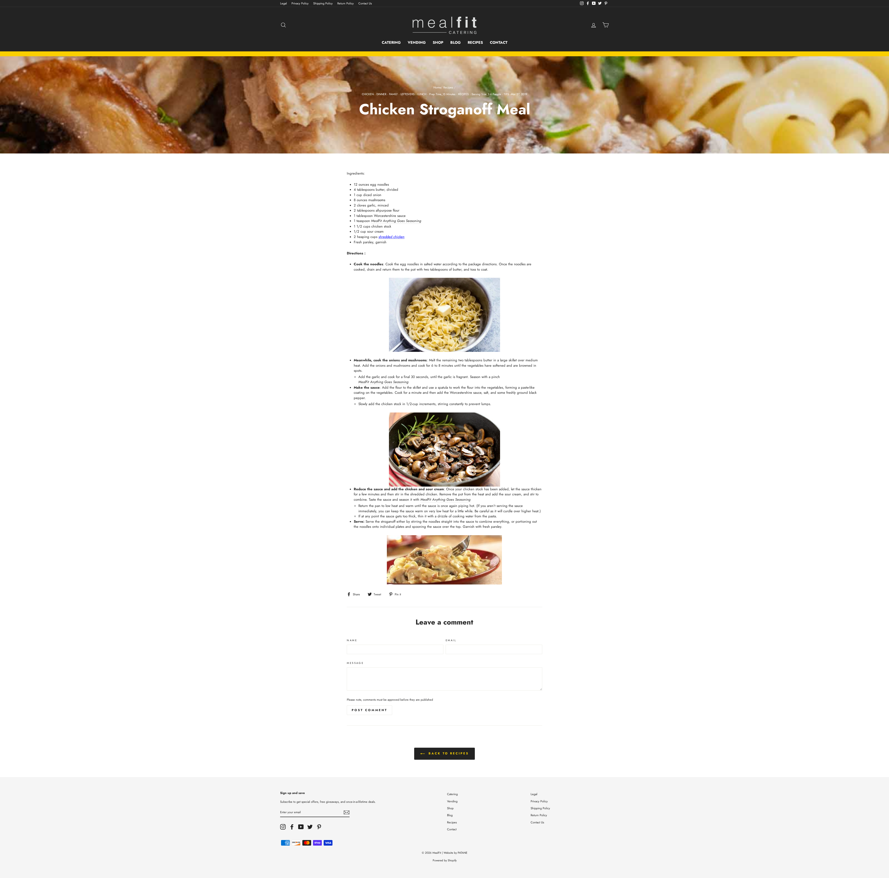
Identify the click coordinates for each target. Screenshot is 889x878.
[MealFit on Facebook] (292, 827)
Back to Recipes (448, 753)
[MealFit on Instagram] (283, 827)
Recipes (475, 42)
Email (451, 640)
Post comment (369, 710)
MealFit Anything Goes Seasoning (396, 220)
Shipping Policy (323, 3)
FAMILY (393, 94)
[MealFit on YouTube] (301, 827)
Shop (438, 42)
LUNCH (421, 94)
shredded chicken (391, 236)
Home (437, 87)
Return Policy (345, 3)
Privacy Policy (300, 3)
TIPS (506, 94)
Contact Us (365, 3)
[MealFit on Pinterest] (319, 827)
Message (355, 663)
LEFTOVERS (408, 94)
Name (352, 640)
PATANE (462, 853)
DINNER (381, 94)
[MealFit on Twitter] (310, 827)
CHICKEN (368, 94)
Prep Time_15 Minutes (442, 94)
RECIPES (463, 94)
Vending (417, 42)
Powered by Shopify (445, 860)
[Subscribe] (347, 812)
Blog (455, 42)
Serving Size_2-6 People (486, 94)
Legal (283, 3)
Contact (498, 42)
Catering (391, 42)
